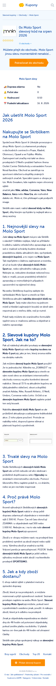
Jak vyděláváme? (17, 675)
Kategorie (27, 678)
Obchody (23, 15)
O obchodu (24, 44)
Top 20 (36, 654)
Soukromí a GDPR (14, 678)
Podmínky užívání (32, 675)
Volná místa (36, 678)
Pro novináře (45, 675)
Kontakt (47, 654)
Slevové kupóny (9, 15)
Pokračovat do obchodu (29, 62)
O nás (6, 675)
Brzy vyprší (10, 654)
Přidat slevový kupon (29, 663)
